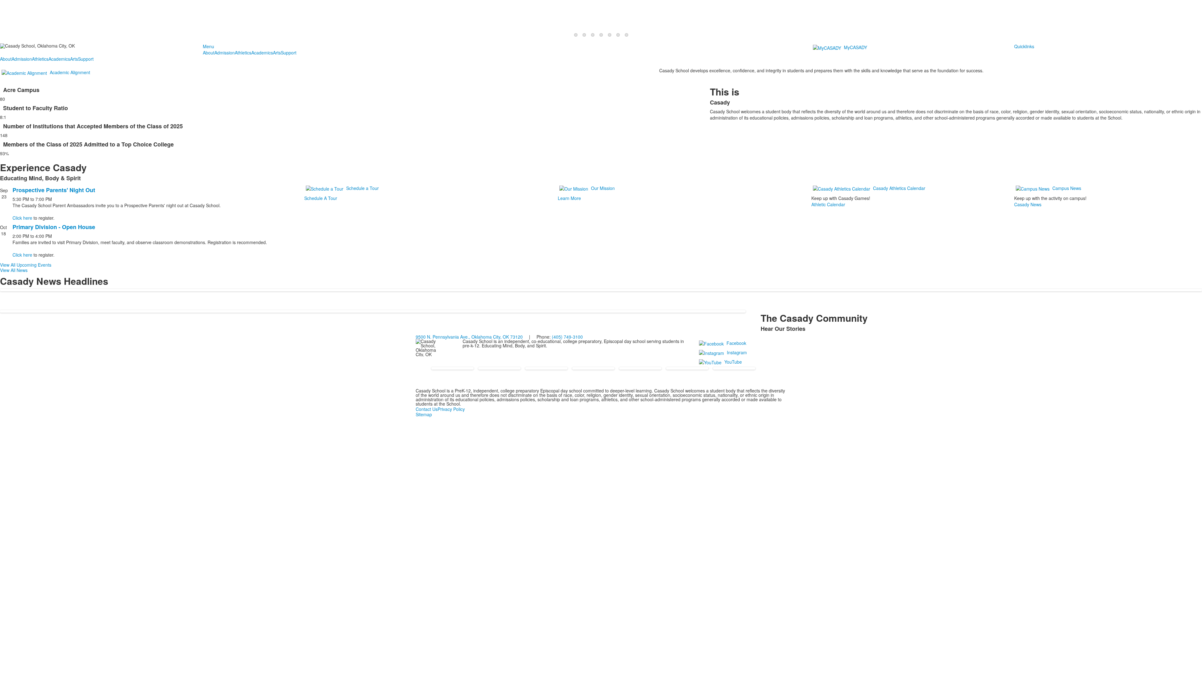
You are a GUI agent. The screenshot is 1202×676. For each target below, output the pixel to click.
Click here (22, 218)
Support (288, 52)
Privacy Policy (451, 409)
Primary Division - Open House (54, 227)
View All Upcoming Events (25, 265)
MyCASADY (855, 47)
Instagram (737, 352)
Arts (277, 52)
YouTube (733, 362)
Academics (262, 52)
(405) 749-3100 (567, 337)
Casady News (1027, 204)
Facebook (736, 343)
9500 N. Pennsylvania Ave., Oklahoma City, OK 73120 (469, 337)
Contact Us (427, 409)
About (208, 52)
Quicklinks (1024, 46)
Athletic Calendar (828, 204)
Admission (224, 52)
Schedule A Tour (320, 198)
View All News (14, 270)
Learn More (569, 198)
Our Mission (603, 188)
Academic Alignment (70, 72)
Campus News (1066, 188)
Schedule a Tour (362, 188)
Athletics (243, 52)
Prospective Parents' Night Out (54, 190)
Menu (208, 46)
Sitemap (424, 414)
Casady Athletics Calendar (899, 188)
